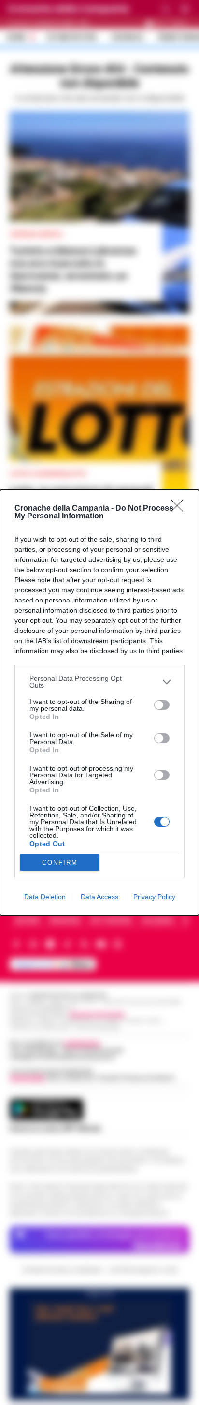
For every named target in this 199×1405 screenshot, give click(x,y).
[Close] (180, 509)
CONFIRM (60, 862)
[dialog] (99, 702)
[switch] (162, 705)
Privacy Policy (154, 897)
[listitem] (99, 681)
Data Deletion (45, 897)
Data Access (99, 897)
